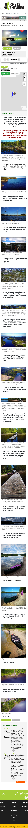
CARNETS (14, 803)
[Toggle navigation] (2, 13)
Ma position (6, 73)
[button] (14, 93)
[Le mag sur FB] (15, 794)
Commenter (21, 782)
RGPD (26, 810)
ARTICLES (2, 807)
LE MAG (2, 803)
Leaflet (24, 109)
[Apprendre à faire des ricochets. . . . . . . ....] (13, 641)
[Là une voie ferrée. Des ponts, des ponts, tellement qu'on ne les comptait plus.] (13, 244)
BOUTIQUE (14, 810)
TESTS (2, 810)
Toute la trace (15, 73)
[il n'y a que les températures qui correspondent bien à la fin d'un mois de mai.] (13, 183)
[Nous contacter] (2, 794)
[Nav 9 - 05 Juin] (19, 59)
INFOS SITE (25, 807)
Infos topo (7, 113)
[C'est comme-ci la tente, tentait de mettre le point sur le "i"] (13, 676)
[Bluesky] (25, 794)
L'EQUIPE (25, 803)
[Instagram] (20, 794)
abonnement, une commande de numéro (16, 825)
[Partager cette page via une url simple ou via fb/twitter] (13, 750)
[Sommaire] (5, 59)
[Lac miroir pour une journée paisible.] (13, 560)
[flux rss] (25, 798)
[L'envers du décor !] (13, 705)
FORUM (14, 807)
